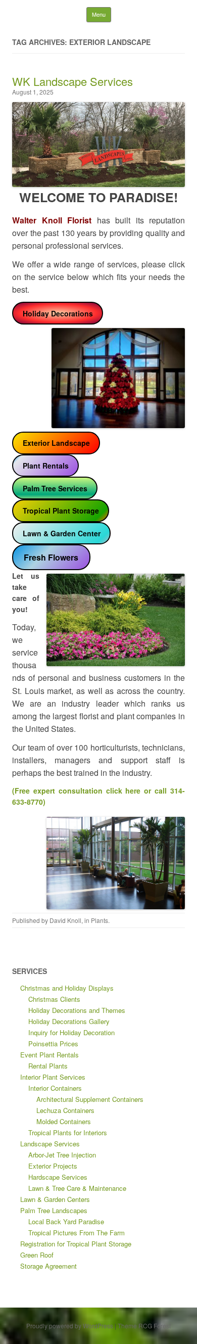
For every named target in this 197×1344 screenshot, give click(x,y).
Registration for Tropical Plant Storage (75, 1243)
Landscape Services (50, 1143)
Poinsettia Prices (53, 1043)
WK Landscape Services (72, 81)
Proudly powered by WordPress (69, 1325)
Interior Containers (55, 1088)
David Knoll (65, 920)
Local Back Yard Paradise (66, 1221)
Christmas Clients (54, 999)
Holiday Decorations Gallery (69, 1021)
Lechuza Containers (65, 1110)
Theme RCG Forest (144, 1325)
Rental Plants (48, 1066)
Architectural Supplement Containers (89, 1099)
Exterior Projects (52, 1166)
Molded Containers (63, 1121)
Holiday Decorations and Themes (76, 1010)
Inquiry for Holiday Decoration (71, 1032)
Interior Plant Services (52, 1077)
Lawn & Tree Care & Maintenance (77, 1188)
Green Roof (37, 1255)
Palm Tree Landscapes (53, 1210)
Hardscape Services (57, 1177)
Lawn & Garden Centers (55, 1199)
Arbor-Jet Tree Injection (62, 1155)
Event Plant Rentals (49, 1054)
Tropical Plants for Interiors (67, 1132)
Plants (99, 920)
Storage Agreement (48, 1266)
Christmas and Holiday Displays (67, 988)
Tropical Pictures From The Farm (76, 1232)
